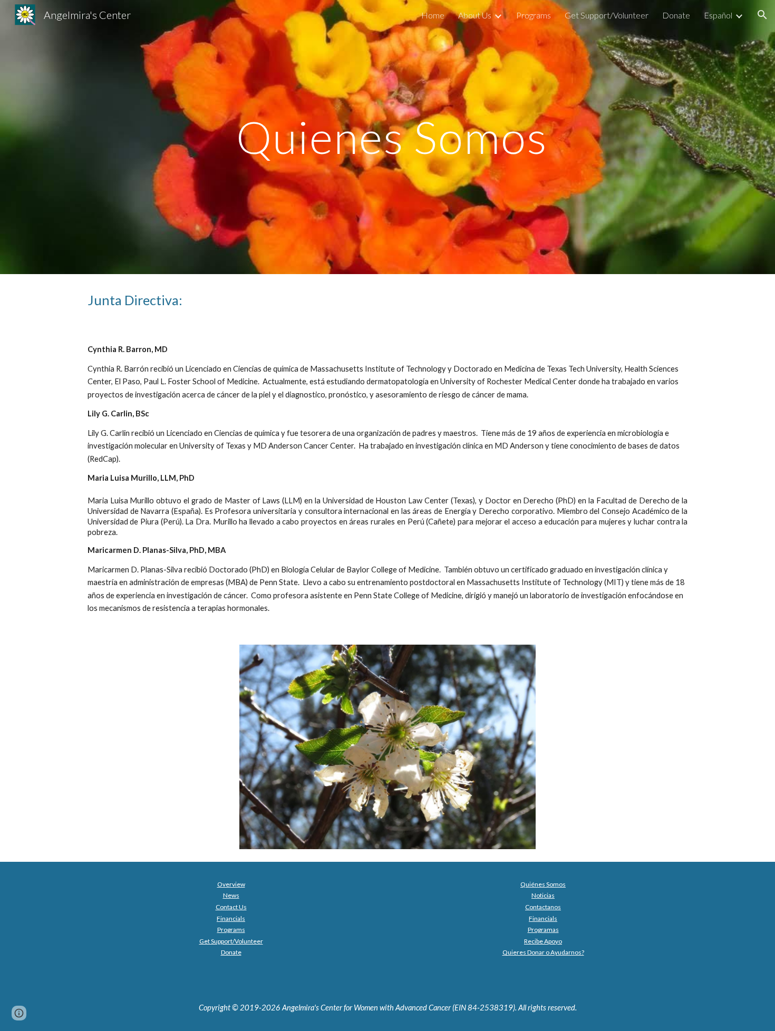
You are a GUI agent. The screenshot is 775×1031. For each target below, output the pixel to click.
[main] (387, 136)
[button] (762, 14)
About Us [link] (474, 15)
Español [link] (718, 15)
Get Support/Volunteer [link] (606, 15)
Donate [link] (676, 15)
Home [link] (432, 15)
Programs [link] (533, 15)
